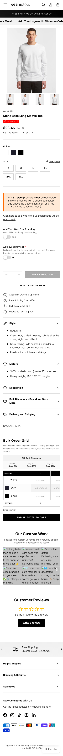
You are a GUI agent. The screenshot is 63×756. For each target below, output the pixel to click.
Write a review (31, 622)
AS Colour (8, 111)
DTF (9, 206)
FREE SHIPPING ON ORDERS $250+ (31, 13)
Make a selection (42, 274)
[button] (57, 4)
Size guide (54, 161)
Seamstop (25, 745)
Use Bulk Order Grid (31, 285)
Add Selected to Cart (31, 517)
